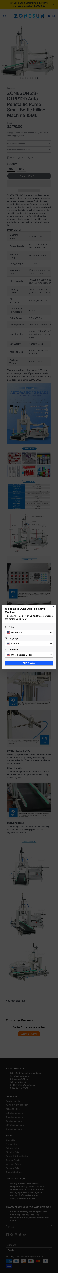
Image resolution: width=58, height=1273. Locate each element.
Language (13, 638)
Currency (13, 649)
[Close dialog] (54, 607)
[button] (29, 632)
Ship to (12, 627)
